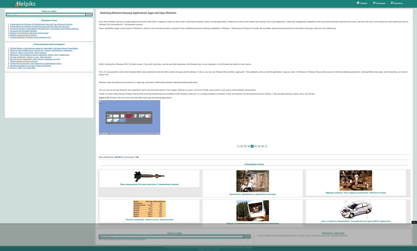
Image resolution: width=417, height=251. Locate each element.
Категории (380, 3)
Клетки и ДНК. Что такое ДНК (22, 68)
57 (255, 146)
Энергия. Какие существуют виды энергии (28, 53)
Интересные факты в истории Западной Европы (30, 66)
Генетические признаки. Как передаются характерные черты (35, 64)
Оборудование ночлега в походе (24, 61)
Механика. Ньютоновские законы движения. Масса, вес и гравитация (39, 55)
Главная (363, 3)
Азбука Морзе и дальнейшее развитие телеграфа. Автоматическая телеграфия (44, 48)
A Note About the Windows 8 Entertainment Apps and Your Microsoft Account (41, 24)
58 (259, 146)
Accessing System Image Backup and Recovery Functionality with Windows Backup (44, 29)
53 (242, 146)
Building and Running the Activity (23, 35)
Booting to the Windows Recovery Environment (29, 33)
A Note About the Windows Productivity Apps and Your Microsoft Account (39, 27)
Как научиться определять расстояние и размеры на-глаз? (35, 59)
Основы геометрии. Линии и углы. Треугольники (30, 57)
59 (262, 146)
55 (249, 146)
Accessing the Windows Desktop (23, 31)
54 (245, 146)
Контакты (398, 3)
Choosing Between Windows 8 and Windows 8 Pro (30, 37)
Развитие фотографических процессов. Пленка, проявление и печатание (41, 50)
